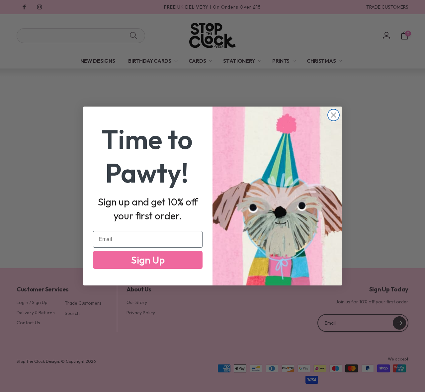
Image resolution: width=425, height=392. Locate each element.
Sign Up (148, 260)
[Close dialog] (333, 115)
